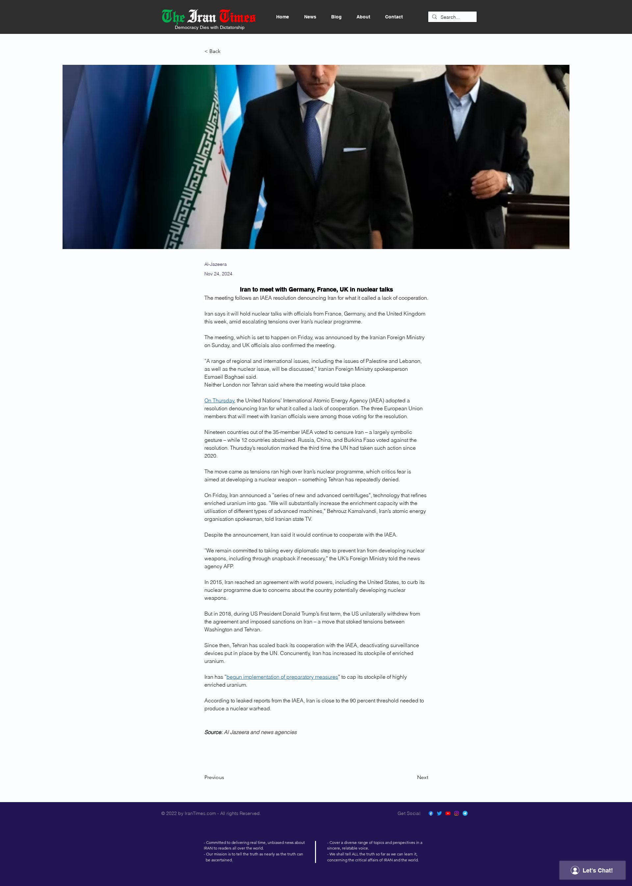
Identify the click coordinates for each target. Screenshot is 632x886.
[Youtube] (448, 813)
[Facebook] (431, 813)
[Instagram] (457, 813)
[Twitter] (439, 813)
